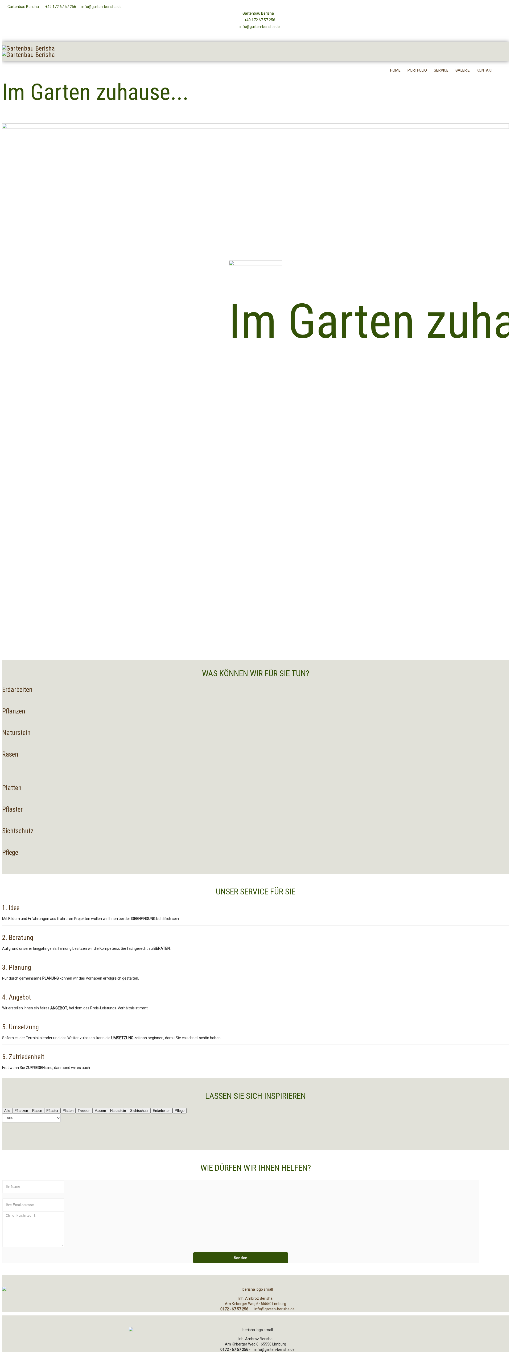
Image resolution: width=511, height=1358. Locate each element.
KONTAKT (485, 70)
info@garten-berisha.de (101, 7)
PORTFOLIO (417, 70)
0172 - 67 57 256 (234, 1309)
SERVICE (441, 70)
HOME (395, 70)
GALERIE (462, 70)
